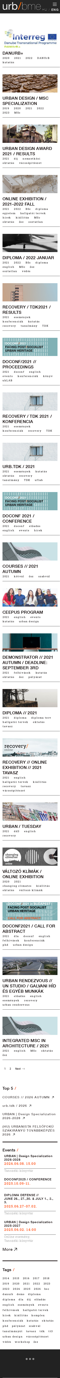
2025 (27, 1288)
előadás (34, 526)
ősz (21, 221)
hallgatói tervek (33, 213)
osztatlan (35, 221)
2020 (6, 58)
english (8, 266)
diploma (41, 209)
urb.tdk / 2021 (18, 466)
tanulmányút (12, 1331)
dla (16, 936)
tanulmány (29, 325)
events (7, 376)
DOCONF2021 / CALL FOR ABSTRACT (28, 929)
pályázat (35, 677)
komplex (38, 1315)
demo (21, 1294)
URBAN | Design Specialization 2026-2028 (29, 1116)
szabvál (44, 576)
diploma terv (41, 717)
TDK (45, 325)
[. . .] (30, 1359)
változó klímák (31, 890)
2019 (5, 108)
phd (5, 944)
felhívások (22, 672)
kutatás (8, 62)
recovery (9, 325)
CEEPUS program (22, 612)
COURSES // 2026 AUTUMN (26, 1097)
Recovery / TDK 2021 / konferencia (27, 419)
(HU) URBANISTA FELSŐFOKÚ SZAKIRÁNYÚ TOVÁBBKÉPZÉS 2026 (28, 1130)
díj (16, 158)
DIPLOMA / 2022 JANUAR (28, 257)
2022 (29, 58)
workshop (22, 1341)
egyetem (9, 213)
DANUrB (43, 58)
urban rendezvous (16, 1004)
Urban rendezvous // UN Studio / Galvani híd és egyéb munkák (29, 986)
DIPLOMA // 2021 (19, 712)
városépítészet (30, 163)
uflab (39, 480)
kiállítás (22, 217)
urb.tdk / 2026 (14, 1105)
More (8, 1249)
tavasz (7, 726)
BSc (28, 209)
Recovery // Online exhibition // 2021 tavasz (24, 767)
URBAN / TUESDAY (21, 826)
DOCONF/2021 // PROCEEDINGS (19, 364)
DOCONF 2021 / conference (18, 518)
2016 (26, 1278)
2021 (17, 58)
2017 (36, 1278)
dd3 (17, 831)
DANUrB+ (12, 53)
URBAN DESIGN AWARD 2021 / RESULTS (27, 151)
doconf (19, 371)
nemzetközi (31, 158)
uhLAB (7, 380)
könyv (48, 376)
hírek (6, 217)
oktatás (8, 163)
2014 (5, 1278)
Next (18, 1068)
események (22, 317)
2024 (16, 1288)
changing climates (17, 885)
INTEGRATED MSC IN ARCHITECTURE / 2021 (25, 1043)
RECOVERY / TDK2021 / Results (26, 310)
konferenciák (12, 321)
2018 (46, 1278)
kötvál (19, 576)
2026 (37, 1288)
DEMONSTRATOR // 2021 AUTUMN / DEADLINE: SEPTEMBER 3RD (27, 662)
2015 (16, 1278)
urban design (29, 621)
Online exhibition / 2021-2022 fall (24, 201)
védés (26, 271)
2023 (6, 112)
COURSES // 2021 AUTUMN (20, 569)
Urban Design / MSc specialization (25, 101)
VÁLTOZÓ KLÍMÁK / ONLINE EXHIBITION (23, 874)
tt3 (50, 1331)
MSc (17, 112)
